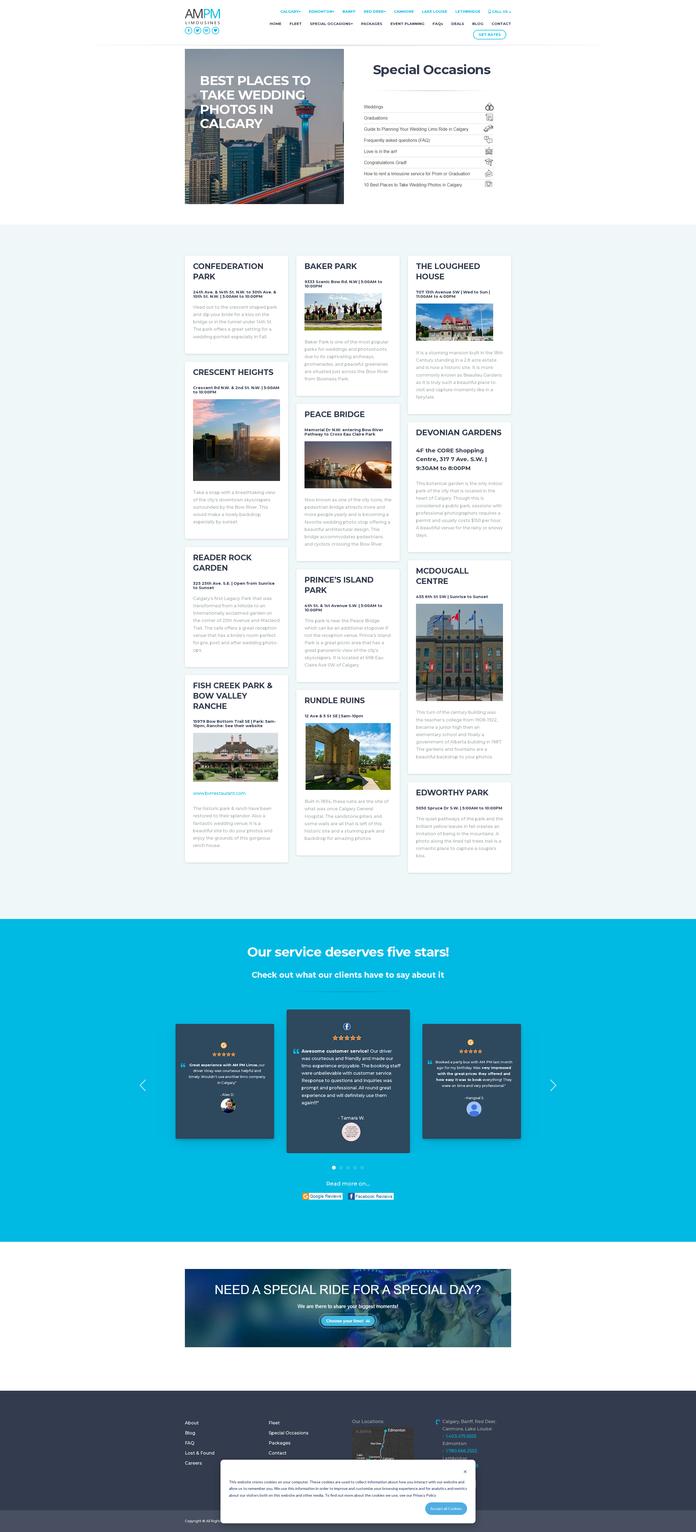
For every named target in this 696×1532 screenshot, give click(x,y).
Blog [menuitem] (190, 1433)
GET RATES (489, 34)
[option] (348, 1081)
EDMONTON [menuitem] (320, 11)
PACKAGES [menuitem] (371, 23)
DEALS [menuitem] (457, 23)
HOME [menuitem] (275, 23)
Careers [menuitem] (193, 1463)
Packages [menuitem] (280, 1443)
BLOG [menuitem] (477, 23)
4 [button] (355, 1168)
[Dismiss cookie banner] (465, 1471)
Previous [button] (143, 1085)
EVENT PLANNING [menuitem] (407, 23)
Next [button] (553, 1085)
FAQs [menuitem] (438, 23)
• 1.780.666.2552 (459, 1450)
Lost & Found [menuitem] (200, 1453)
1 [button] (334, 1168)
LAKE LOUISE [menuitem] (434, 11)
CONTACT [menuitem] (501, 23)
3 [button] (348, 1168)
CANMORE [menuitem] (404, 11)
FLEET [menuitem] (296, 23)
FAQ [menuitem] (189, 1443)
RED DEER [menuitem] (374, 11)
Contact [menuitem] (278, 1453)
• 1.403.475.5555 (459, 1436)
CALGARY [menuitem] (289, 11)
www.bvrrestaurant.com (219, 793)
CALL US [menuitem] (500, 11)
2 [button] (341, 1168)
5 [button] (362, 1168)
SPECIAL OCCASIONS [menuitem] (330, 23)
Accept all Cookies (446, 1508)
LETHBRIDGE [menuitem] (467, 11)
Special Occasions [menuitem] (289, 1433)
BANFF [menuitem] (349, 11)
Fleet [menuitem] (274, 1422)
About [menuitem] (192, 1422)
